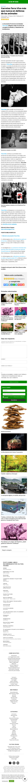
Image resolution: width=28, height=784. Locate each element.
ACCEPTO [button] (11, 781)
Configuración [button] (5, 781)
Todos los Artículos (14, 739)
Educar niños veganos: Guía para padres (12, 601)
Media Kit (14, 663)
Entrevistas (14, 720)
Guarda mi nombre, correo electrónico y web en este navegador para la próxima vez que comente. (13, 376)
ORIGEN (5, 568)
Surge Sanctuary (14, 700)
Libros (14, 726)
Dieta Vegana (14, 678)
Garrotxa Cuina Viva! (14, 661)
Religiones (14, 734)
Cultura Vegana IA (14, 665)
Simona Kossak (6, 604)
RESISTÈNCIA (6, 641)
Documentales (14, 719)
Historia (14, 724)
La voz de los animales (8, 608)
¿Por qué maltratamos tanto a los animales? (13, 611)
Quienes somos (14, 666)
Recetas (14, 733)
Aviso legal (14, 758)
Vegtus (14, 703)
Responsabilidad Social (14, 667)
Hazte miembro (14, 681)
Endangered (6, 615)
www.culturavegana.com (7, 229)
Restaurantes (14, 735)
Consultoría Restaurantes (14, 658)
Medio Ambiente (14, 729)
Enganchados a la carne (8, 571)
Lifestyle (14, 727)
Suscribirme (14, 400)
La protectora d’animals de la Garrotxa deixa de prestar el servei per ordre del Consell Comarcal (13, 249)
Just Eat (14, 694)
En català (3, 6)
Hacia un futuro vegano (8, 622)
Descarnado (6, 575)
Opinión (14, 731)
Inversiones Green (14, 682)
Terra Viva (5, 25)
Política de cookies (14, 757)
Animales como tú (7, 634)
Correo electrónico (6, 365)
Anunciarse (14, 655)
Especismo (5, 590)
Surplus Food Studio (8, 594)
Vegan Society (14, 701)
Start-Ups (14, 738)
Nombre (3, 359)
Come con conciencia (8, 637)
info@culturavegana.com (14, 750)
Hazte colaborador (14, 662)
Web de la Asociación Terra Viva (10, 236)
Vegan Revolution (7, 587)
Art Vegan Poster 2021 (14, 656)
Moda (14, 730)
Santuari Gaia (14, 697)
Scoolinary (14, 699)
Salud (14, 737)
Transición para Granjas (14, 670)
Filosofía (14, 722)
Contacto (14, 677)
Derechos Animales (14, 718)
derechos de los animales (10, 224)
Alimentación (14, 715)
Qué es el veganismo (7, 597)
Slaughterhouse (6, 618)
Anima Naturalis (14, 692)
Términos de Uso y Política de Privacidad (14, 397)
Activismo (14, 714)
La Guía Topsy (14, 684)
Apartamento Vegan (14, 693)
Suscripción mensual (14, 669)
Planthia (14, 696)
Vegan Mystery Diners (14, 685)
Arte (14, 716)
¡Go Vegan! (14, 680)
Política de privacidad (14, 756)
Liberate (5, 583)
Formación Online (14, 723)
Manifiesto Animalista (8, 625)
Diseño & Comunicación (14, 659)
